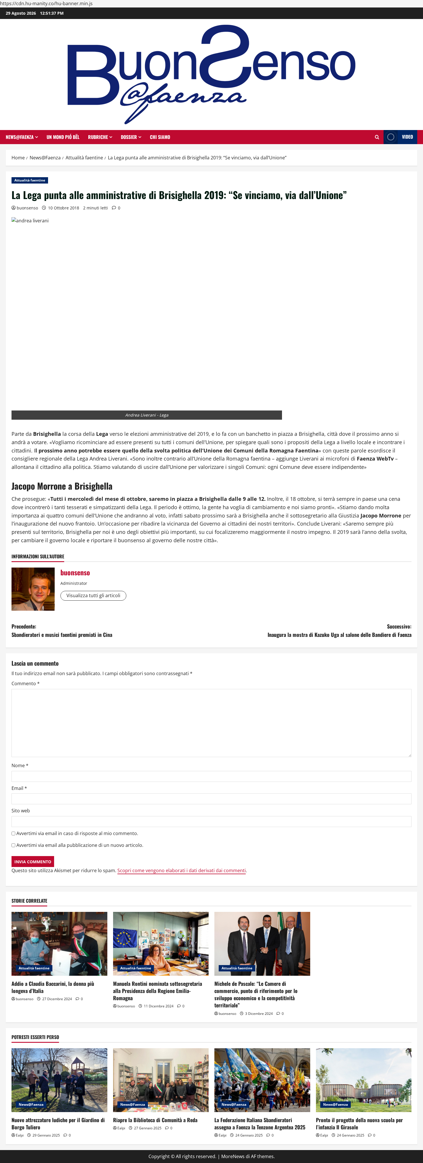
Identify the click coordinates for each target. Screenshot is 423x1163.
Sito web (21, 810)
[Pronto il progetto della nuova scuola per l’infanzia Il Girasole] (364, 1080)
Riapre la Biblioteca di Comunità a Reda (155, 1120)
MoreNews (233, 1156)
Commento (26, 683)
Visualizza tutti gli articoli (93, 595)
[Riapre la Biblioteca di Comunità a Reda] (161, 1080)
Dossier (129, 136)
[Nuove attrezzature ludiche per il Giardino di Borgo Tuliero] (59, 1080)
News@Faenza (20, 136)
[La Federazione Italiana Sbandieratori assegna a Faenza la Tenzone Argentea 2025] (262, 1080)
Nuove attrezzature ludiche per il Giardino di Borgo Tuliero (58, 1123)
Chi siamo (160, 136)
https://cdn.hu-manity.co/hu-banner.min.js (46, 3)
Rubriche (98, 136)
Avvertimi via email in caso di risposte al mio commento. (77, 833)
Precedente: (62, 630)
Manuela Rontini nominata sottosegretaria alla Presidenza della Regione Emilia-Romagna (157, 991)
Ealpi (20, 1135)
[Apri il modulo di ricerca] (377, 137)
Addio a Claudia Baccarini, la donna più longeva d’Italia (53, 987)
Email (19, 788)
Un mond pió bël (63, 136)
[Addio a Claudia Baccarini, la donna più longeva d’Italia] (59, 944)
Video (407, 136)
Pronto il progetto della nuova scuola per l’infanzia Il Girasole (359, 1123)
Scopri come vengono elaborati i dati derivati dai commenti (181, 870)
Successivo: (339, 630)
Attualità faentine (29, 180)
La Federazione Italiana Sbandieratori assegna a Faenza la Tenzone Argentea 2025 (259, 1123)
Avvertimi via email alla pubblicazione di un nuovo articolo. (79, 845)
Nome (20, 765)
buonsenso (27, 208)
